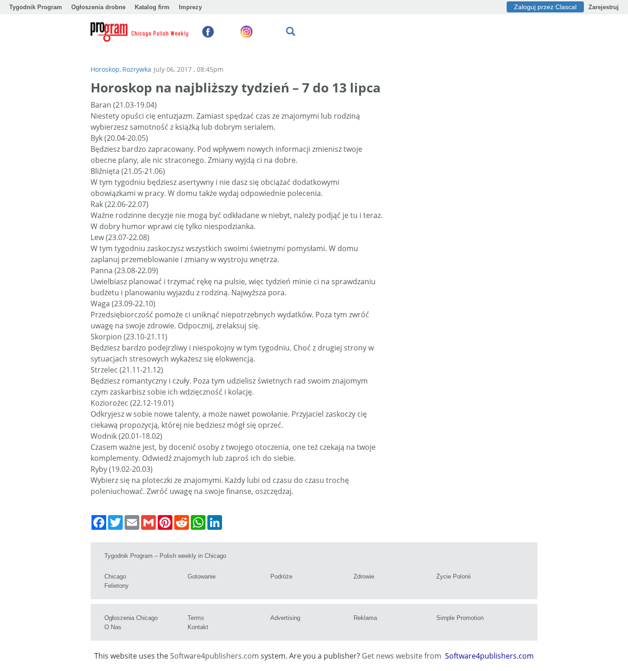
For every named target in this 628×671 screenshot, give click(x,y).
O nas (112, 627)
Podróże (281, 576)
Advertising (285, 617)
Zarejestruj (603, 7)
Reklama (365, 617)
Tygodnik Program (35, 7)
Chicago (115, 576)
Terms (196, 617)
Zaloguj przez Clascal (545, 7)
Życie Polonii (453, 576)
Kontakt (198, 627)
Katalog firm (152, 7)
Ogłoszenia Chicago (131, 617)
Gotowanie (202, 576)
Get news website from (402, 656)
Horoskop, (106, 69)
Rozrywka (136, 69)
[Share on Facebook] (99, 522)
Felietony (116, 585)
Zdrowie (364, 576)
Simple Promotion (460, 617)
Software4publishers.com (214, 656)
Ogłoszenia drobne (98, 7)
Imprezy (190, 7)
